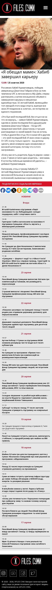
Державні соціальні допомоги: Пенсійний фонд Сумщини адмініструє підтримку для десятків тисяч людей (24, 324)
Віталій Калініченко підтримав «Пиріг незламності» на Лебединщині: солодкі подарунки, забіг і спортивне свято (21, 211)
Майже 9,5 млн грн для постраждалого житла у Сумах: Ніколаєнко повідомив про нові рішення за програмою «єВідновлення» (26, 456)
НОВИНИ (26, 197)
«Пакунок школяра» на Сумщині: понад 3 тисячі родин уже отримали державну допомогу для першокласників (25, 312)
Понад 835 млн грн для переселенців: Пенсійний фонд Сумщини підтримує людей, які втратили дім (25, 367)
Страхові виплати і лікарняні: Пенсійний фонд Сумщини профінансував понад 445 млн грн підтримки (24, 293)
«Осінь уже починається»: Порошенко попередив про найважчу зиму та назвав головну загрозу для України (26, 501)
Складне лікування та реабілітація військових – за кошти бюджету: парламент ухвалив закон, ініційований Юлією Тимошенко (25, 397)
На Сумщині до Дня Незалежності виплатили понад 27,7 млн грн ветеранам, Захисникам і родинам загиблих (24, 248)
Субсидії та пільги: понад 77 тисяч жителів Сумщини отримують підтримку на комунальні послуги (25, 410)
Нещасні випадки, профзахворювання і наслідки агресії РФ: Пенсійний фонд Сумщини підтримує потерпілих (25, 236)
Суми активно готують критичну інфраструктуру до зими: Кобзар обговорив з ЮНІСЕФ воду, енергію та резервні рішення (25, 478)
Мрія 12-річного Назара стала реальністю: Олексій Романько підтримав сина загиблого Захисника (24, 543)
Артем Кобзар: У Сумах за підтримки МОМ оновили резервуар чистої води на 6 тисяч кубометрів (22, 342)
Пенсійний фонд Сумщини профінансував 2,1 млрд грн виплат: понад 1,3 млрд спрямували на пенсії (25, 531)
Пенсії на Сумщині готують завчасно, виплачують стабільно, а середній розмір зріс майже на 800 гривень (26, 438)
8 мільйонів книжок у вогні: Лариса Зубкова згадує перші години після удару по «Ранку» (23, 490)
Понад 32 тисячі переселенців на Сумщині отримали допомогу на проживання (22, 467)
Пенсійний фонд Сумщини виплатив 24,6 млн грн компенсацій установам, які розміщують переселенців (25, 281)
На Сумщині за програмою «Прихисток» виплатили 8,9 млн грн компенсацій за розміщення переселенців (21, 355)
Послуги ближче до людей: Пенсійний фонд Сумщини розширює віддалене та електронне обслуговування (24, 513)
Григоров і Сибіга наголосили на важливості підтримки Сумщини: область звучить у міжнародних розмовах (23, 224)
